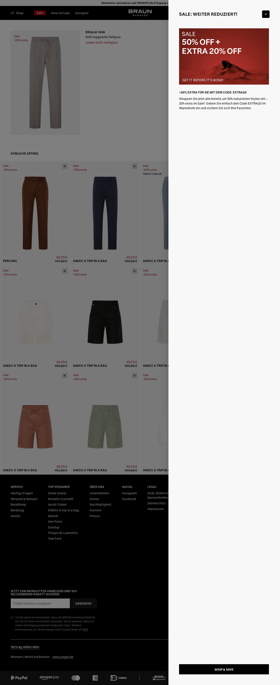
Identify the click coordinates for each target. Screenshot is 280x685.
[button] (140, 342)
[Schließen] (265, 14)
